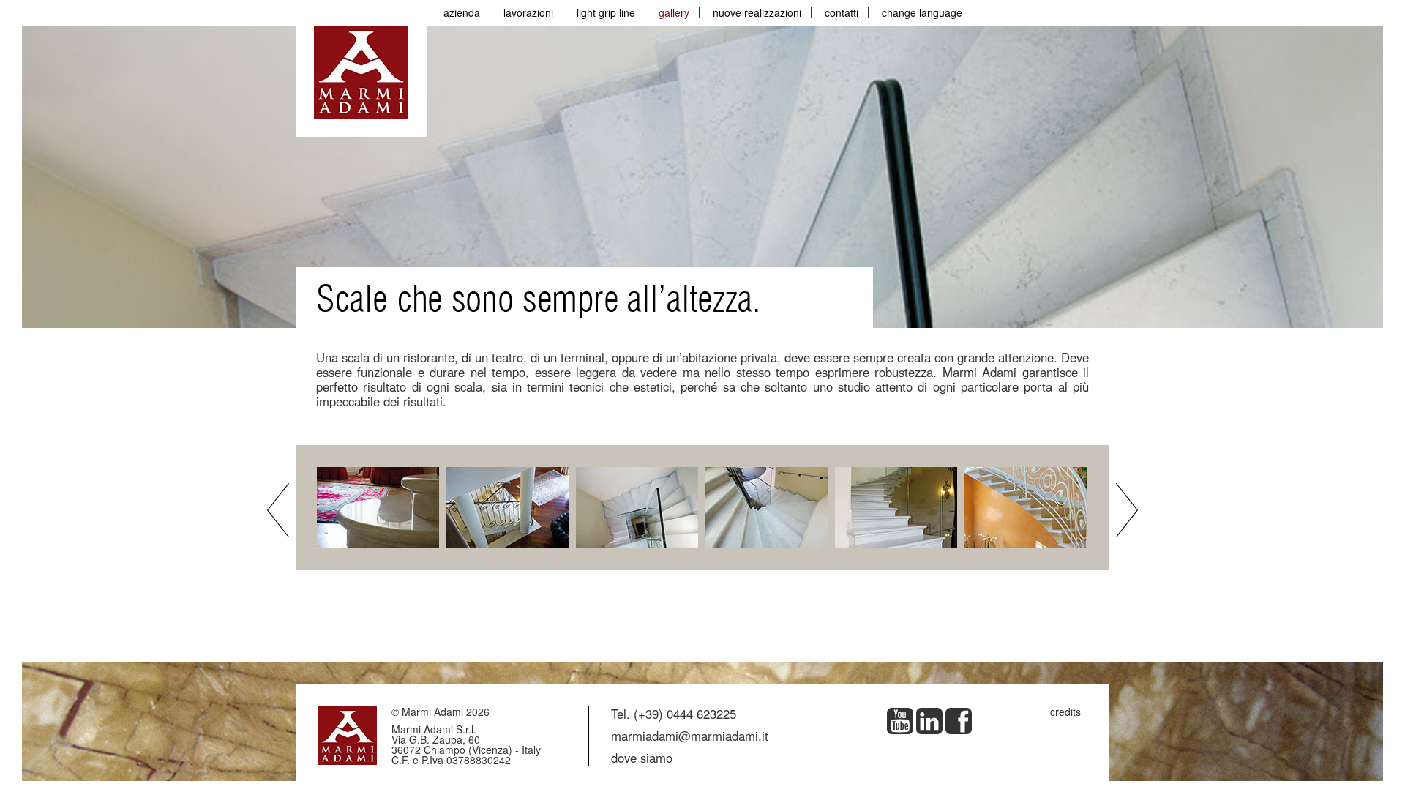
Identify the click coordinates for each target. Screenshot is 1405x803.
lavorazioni (528, 12)
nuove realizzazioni (757, 12)
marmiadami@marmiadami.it (689, 735)
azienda (461, 12)
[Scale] (380, 506)
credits (1065, 711)
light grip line (606, 12)
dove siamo (641, 757)
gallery (674, 12)
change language (922, 12)
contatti (841, 12)
